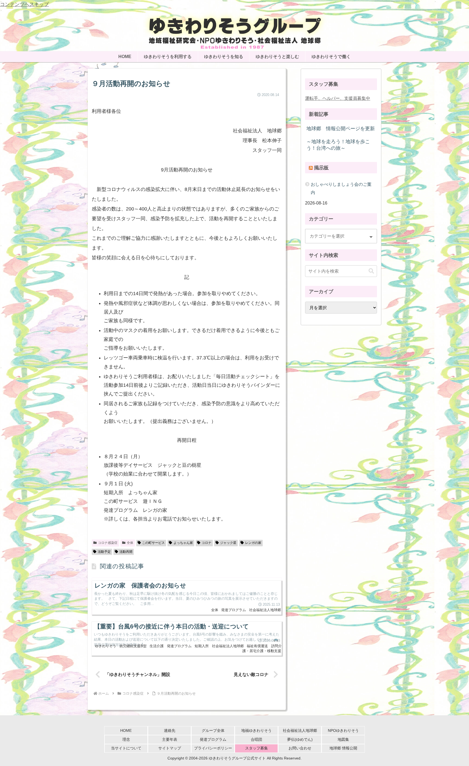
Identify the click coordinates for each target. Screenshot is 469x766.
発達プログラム (213, 739)
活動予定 (104, 552)
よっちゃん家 (183, 543)
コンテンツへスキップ (24, 4)
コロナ (206, 543)
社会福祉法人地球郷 (300, 730)
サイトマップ (169, 748)
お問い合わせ (300, 748)
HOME (126, 730)
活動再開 (125, 552)
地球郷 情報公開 (343, 748)
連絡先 (169, 730)
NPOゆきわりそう (343, 730)
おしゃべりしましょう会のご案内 (341, 188)
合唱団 (256, 739)
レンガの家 (253, 543)
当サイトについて (126, 748)
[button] (371, 271)
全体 (130, 543)
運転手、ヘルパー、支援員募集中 (337, 98)
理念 (126, 739)
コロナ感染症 (108, 543)
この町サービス (153, 543)
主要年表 (169, 739)
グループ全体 (213, 730)
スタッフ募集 (256, 748)
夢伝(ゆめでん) (300, 739)
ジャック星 (228, 543)
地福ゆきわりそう (256, 730)
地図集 (343, 739)
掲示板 (321, 167)
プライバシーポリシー (213, 748)
